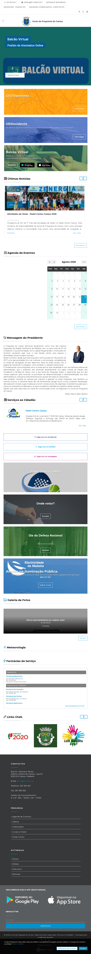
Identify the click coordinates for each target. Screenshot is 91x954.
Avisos (15, 859)
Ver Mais (83, 638)
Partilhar (11, 233)
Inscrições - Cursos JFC (14, 7)
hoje (84, 262)
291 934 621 (11, 2)
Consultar (79, 109)
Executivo (17, 869)
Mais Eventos (80, 327)
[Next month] (54, 262)
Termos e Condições (65, 935)
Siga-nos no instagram (46, 456)
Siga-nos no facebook (46, 437)
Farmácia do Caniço (14, 696)
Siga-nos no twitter (46, 447)
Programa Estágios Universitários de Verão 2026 (31, 214)
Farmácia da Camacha (14, 689)
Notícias (16, 874)
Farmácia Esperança (14, 676)
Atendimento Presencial (38, 411)
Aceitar (83, 948)
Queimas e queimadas (56, 2)
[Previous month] (49, 262)
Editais (15, 864)
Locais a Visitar (19, 832)
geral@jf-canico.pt (33, 2)
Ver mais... (77, 233)
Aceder (45, 484)
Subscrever (45, 926)
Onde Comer (18, 837)
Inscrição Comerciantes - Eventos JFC (47, 7)
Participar (79, 137)
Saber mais (45, 585)
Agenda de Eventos (21, 817)
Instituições (18, 827)
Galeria (15, 822)
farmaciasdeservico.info (74, 706)
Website (11, 165)
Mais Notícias (80, 245)
